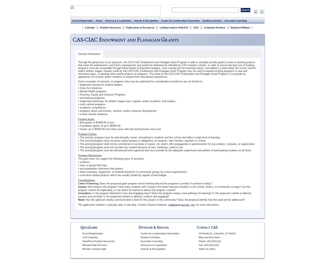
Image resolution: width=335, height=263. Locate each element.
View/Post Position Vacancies (98, 241)
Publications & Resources (140, 27)
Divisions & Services (154, 227)
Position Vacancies (110, 27)
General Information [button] (89, 53)
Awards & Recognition (146, 20)
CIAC (196, 27)
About (99, 20)
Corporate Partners (214, 27)
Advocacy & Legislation (118, 20)
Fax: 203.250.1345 (209, 245)
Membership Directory (94, 245)
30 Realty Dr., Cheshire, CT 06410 (217, 233)
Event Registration (82, 20)
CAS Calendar (90, 237)
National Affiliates (240, 27)
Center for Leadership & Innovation (180, 20)
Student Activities (212, 20)
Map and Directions (209, 237)
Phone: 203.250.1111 (210, 241)
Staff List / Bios (207, 249)
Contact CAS (207, 227)
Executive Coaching (236, 20)
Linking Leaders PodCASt (174, 27)
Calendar (90, 27)
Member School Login (94, 249)
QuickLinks (89, 227)
